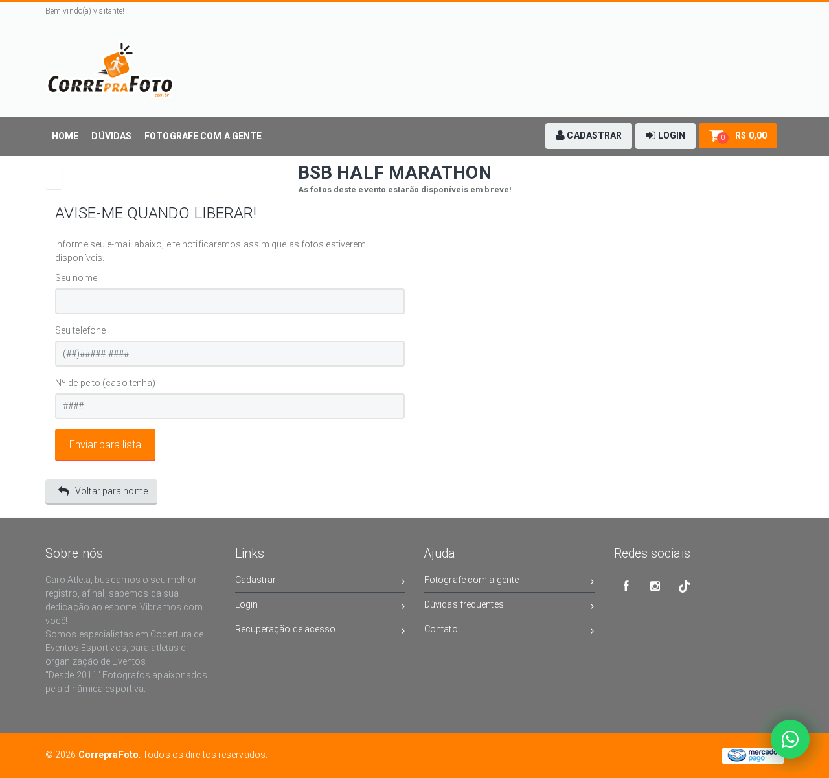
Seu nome (76, 278)
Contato (441, 629)
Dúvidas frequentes (464, 604)
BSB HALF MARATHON (395, 172)
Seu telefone (80, 330)
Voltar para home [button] (111, 491)
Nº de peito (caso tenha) (105, 383)
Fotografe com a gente (471, 580)
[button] (588, 136)
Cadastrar (256, 580)
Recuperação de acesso (285, 629)
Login (246, 604)
